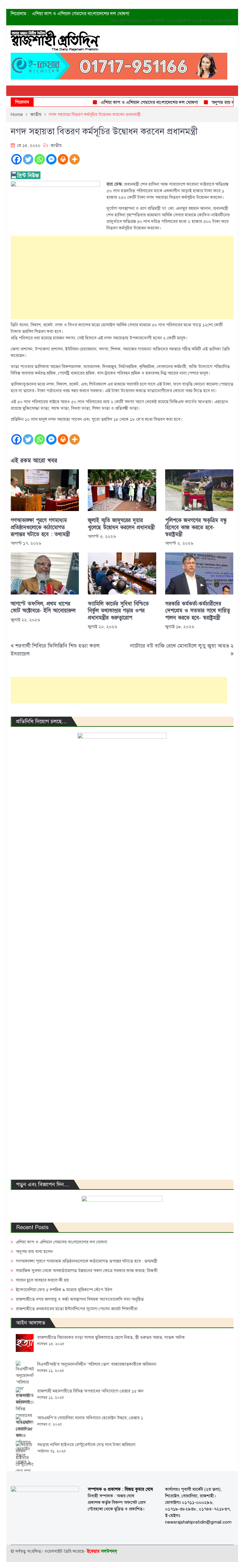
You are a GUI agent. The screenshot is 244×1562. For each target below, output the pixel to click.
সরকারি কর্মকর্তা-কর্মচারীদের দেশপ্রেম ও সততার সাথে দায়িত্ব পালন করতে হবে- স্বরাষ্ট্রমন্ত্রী (197, 610)
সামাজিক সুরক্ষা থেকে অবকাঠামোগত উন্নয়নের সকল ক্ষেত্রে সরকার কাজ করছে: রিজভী (87, 1270)
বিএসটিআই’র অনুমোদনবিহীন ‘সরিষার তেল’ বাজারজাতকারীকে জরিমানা (96, 1364)
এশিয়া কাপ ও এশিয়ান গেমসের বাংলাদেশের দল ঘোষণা (80, 14)
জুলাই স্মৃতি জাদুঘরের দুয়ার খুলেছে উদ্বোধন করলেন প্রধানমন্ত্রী (121, 524)
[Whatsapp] (40, 159)
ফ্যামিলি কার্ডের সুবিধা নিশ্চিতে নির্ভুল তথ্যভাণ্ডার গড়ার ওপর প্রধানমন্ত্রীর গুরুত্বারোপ (118, 610)
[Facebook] (16, 159)
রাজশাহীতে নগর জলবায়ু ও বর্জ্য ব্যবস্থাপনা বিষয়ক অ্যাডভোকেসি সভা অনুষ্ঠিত (80, 1299)
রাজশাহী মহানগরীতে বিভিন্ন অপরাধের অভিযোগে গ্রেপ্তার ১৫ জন (90, 1391)
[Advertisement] (122, 277)
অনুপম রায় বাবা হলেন (219, 102)
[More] (74, 159)
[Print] (63, 159)
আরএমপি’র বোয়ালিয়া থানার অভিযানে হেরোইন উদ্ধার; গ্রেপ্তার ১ (90, 1417)
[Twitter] (28, 159)
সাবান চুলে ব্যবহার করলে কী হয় (42, 1280)
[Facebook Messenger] (51, 159)
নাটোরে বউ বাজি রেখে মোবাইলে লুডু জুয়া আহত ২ (182, 645)
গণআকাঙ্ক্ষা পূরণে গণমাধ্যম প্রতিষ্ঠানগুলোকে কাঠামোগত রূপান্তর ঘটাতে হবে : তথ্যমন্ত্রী (40, 527)
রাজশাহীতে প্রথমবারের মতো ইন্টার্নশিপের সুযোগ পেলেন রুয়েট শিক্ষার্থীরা (76, 1308)
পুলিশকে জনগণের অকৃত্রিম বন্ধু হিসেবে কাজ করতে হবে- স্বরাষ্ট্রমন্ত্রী (196, 527)
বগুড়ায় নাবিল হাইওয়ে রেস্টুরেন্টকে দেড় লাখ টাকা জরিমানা (86, 1444)
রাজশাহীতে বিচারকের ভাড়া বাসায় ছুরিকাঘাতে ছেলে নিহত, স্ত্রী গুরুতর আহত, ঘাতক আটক (111, 1337)
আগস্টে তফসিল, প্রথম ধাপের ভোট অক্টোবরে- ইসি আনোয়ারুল (43, 607)
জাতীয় (56, 145)
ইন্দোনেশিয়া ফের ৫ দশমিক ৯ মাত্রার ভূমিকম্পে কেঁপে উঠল (64, 1289)
